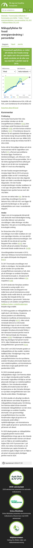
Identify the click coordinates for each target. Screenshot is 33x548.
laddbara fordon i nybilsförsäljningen (14, 304)
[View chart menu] (29, 77)
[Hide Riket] (6, 97)
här (20, 197)
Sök (25, 10)
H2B (10, 129)
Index (21, 18)
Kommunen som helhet (9, 18)
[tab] (5, 44)
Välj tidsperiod (21, 68)
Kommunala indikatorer (17, 16)
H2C (10, 131)
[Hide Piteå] (13, 97)
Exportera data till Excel (9, 108)
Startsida (4, 16)
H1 (8, 152)
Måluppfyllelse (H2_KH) (11, 22)
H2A (23, 124)
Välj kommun (5, 68)
